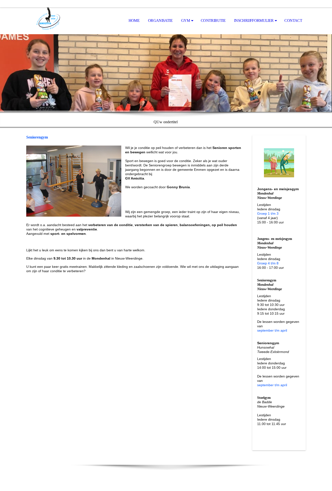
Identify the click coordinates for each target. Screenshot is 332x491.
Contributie (213, 20)
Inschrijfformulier (253, 20)
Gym (185, 20)
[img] (50, 21)
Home (134, 20)
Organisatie (160, 20)
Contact (293, 20)
